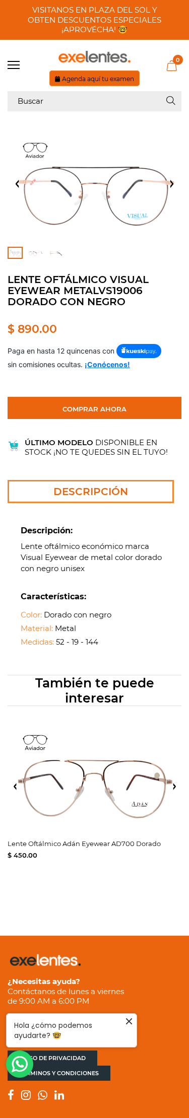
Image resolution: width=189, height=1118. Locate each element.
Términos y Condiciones (59, 1073)
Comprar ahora (94, 409)
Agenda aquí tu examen (98, 79)
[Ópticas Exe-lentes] (94, 56)
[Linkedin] (59, 1096)
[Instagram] (26, 1096)
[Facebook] (11, 1096)
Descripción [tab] (90, 491)
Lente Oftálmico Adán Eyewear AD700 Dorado (84, 844)
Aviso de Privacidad (52, 1058)
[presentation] (15, 786)
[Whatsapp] (42, 1096)
